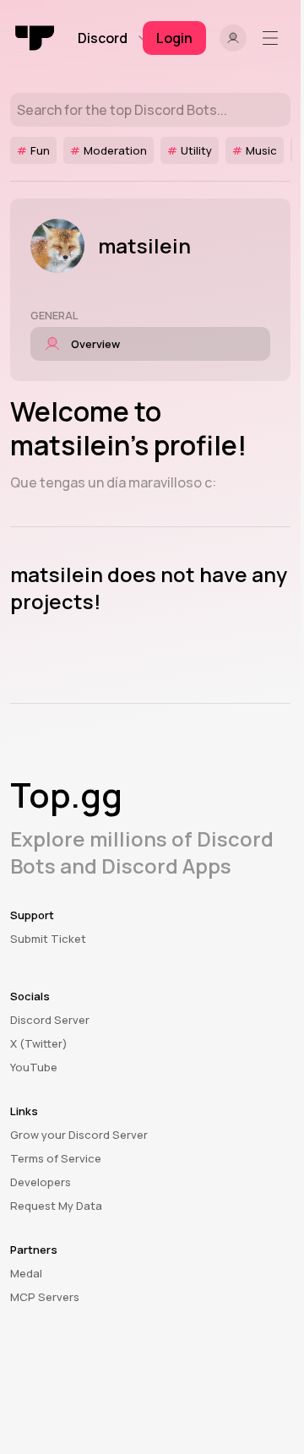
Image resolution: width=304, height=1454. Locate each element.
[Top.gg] (35, 38)
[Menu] (273, 38)
